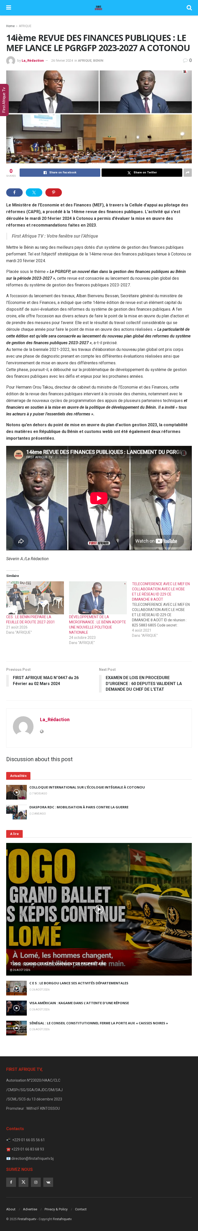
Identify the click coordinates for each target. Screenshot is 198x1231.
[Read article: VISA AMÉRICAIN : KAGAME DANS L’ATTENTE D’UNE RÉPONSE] (16, 1008)
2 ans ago (39, 813)
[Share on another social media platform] (188, 172)
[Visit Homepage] (98, 8)
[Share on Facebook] (14, 192)
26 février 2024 (62, 60)
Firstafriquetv (27, 1219)
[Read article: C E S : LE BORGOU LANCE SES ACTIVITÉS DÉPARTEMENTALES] (16, 988)
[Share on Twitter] (34, 192)
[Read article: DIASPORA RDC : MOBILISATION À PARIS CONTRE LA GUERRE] (16, 812)
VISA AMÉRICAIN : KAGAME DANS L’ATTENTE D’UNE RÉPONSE (79, 1003)
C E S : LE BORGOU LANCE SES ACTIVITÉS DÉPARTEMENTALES (78, 983)
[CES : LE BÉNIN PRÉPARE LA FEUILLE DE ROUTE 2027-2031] (35, 597)
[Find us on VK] (48, 1182)
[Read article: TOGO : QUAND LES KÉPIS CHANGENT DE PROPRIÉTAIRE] (99, 909)
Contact (81, 1209)
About (10, 1209)
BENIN (98, 60)
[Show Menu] (8, 7)
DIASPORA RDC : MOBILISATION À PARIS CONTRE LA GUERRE (78, 807)
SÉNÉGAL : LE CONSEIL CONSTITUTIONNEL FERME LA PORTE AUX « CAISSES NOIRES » (98, 1023)
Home (10, 26)
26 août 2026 (21, 970)
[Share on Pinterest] (53, 192)
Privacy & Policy (56, 1209)
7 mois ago (39, 793)
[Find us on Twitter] (23, 1182)
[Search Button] (189, 7)
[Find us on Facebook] (11, 1182)
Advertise (30, 1209)
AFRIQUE (25, 26)
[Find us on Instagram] (36, 1182)
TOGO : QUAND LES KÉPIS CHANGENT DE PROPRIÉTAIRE (58, 963)
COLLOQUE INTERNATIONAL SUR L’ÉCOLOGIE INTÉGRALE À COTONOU (87, 787)
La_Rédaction (33, 60)
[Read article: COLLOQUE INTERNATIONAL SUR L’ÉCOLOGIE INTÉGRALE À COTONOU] (16, 792)
